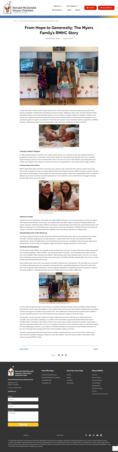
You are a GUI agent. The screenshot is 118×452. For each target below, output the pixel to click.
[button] (59, 355)
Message (11, 410)
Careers (94, 391)
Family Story (50, 38)
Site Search (60, 435)
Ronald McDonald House (49, 375)
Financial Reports (97, 380)
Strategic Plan (96, 385)
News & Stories (96, 377)
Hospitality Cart (46, 383)
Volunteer (70, 380)
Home (15, 21)
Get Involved (56, 10)
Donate (69, 375)
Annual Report (96, 383)
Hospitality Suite (46, 380)
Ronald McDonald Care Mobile (51, 377)
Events (77, 10)
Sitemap (25, 435)
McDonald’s (70, 383)
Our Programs (72, 6)
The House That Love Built (100, 394)
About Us (57, 6)
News (69, 10)
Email (10, 403)
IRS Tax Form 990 (97, 388)
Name (10, 396)
